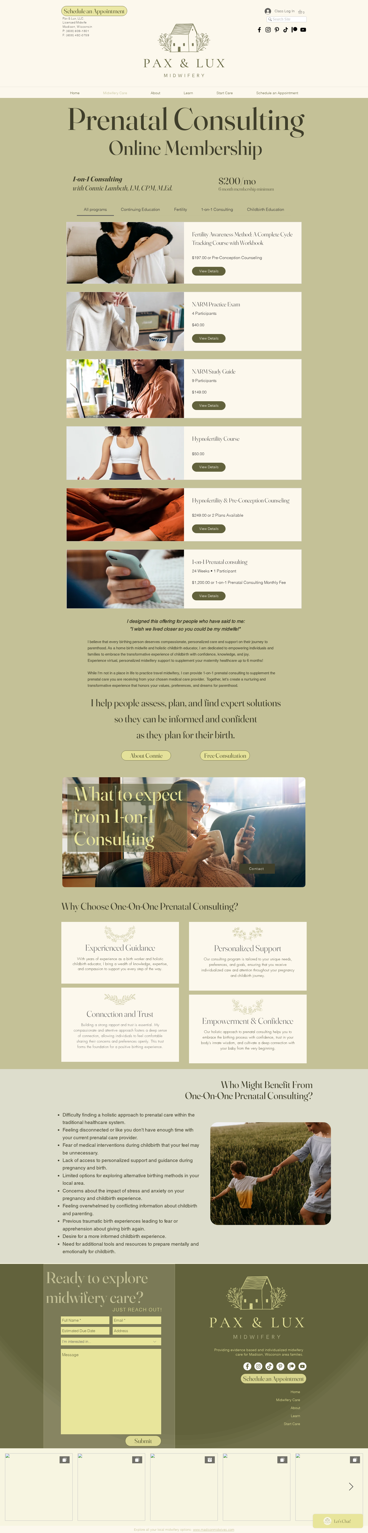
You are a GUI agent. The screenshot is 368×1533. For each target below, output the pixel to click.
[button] (302, 12)
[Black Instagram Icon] (268, 29)
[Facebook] (247, 1366)
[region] (184, 834)
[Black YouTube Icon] (303, 29)
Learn (295, 1416)
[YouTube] (302, 1366)
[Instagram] (258, 1366)
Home (295, 1392)
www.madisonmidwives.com (213, 1530)
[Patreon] (294, 29)
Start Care (292, 1424)
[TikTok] (285, 29)
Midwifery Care (288, 1400)
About (295, 1408)
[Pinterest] (276, 29)
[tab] (95, 209)
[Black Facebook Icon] (259, 29)
